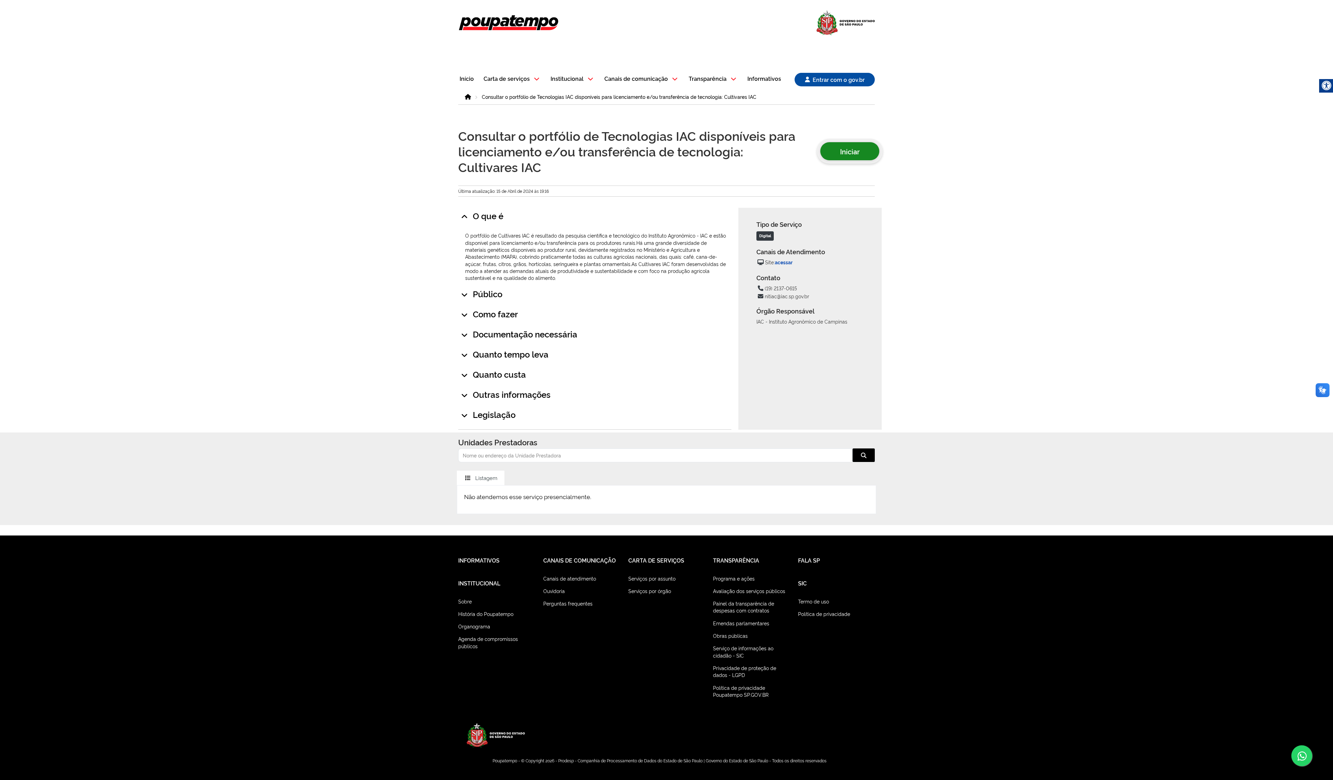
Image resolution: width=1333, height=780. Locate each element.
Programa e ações (734, 578)
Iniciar (850, 151)
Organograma (474, 626)
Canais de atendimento (569, 578)
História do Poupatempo (485, 613)
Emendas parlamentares (741, 623)
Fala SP (809, 560)
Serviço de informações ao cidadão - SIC (743, 651)
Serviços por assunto (652, 578)
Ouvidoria (554, 591)
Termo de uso (813, 601)
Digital (765, 235)
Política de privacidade (824, 613)
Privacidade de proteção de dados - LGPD (744, 671)
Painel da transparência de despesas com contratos (743, 607)
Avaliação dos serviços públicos (749, 591)
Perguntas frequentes (568, 603)
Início (467, 79)
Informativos (764, 79)
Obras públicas (730, 635)
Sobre (465, 601)
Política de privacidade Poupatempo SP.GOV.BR (741, 691)
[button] (512, 79)
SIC (802, 583)
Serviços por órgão (649, 591)
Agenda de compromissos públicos (488, 642)
